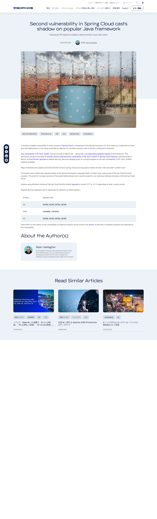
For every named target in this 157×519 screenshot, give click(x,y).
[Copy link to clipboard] (6, 147)
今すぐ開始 (137, 8)
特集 (57, 134)
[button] (127, 3)
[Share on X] (6, 151)
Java (64, 134)
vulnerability (88, 134)
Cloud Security (46, 134)
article (91, 225)
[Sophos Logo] (23, 8)
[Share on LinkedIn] (6, 156)
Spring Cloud (74, 134)
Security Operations (30, 134)
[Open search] (137, 3)
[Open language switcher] (143, 3)
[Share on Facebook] (6, 160)
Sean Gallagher (91, 43)
